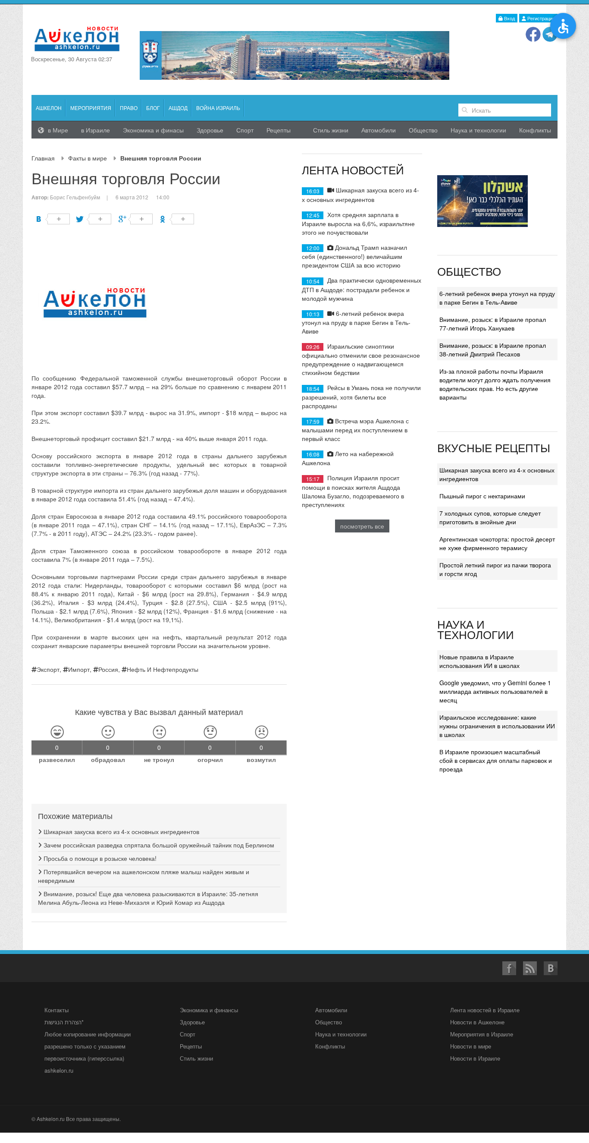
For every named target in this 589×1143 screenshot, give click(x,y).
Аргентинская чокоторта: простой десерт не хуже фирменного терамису (497, 543)
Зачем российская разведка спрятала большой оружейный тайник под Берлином (158, 845)
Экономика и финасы (153, 130)
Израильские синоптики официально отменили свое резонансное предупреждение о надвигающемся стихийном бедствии (361, 359)
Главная (43, 158)
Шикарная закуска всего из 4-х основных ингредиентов (120, 831)
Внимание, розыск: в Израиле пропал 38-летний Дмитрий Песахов (492, 349)
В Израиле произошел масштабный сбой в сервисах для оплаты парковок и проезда (495, 760)
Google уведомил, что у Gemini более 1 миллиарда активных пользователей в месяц (495, 691)
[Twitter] (94, 219)
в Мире (57, 130)
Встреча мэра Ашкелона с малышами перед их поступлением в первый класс (355, 429)
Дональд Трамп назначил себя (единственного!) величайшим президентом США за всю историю (354, 256)
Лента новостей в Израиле (485, 1010)
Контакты (56, 1010)
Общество (423, 130)
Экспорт (48, 669)
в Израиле (95, 130)
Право (129, 107)
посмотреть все (362, 526)
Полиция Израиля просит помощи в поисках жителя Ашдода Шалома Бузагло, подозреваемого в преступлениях (353, 490)
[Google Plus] (135, 219)
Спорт (245, 130)
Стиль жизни (330, 130)
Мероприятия (90, 107)
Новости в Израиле (475, 1058)
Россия (108, 669)
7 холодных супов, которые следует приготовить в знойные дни (490, 517)
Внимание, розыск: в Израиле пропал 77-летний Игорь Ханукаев (492, 323)
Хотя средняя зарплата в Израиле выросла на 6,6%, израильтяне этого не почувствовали (358, 223)
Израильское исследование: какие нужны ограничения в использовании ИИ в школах (497, 726)
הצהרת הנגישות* (64, 1022)
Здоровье (210, 130)
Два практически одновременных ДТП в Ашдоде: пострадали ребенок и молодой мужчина (361, 289)
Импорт (79, 669)
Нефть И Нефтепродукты (162, 669)
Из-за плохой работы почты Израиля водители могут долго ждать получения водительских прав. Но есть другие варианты (495, 384)
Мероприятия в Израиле (481, 1034)
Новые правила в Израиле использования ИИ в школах (479, 661)
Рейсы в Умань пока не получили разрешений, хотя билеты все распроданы (361, 396)
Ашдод (178, 107)
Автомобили (378, 130)
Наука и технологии (478, 130)
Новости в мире (470, 1046)
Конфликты (535, 130)
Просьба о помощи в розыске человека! (99, 858)
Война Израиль (218, 107)
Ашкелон (49, 107)
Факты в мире (87, 158)
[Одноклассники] (177, 219)
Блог (153, 107)
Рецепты (278, 130)
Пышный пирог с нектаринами (482, 495)
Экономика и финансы (209, 1010)
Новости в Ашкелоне (477, 1022)
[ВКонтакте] (52, 219)
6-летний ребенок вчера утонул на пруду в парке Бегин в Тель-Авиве (356, 322)
